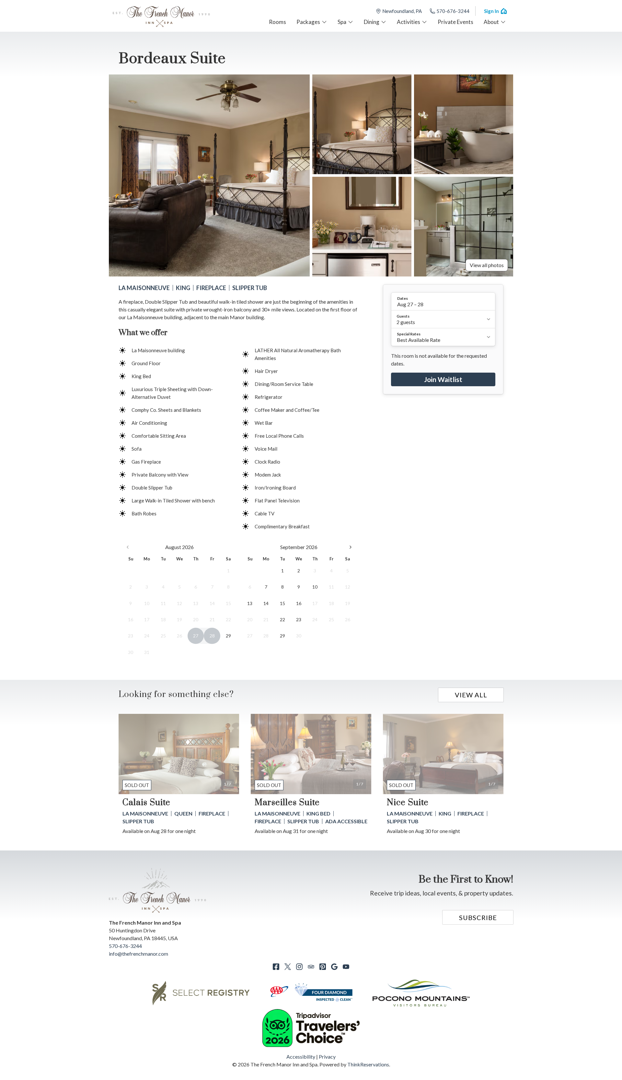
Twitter (287, 966)
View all (471, 695)
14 (266, 603)
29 (228, 635)
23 (298, 619)
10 (314, 587)
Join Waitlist (443, 379)
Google (334, 966)
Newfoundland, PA (402, 11)
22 (282, 619)
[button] (443, 301)
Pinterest (322, 966)
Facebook (276, 966)
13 (249, 603)
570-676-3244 (452, 11)
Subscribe (478, 917)
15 (282, 603)
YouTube (346, 966)
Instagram (299, 966)
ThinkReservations (368, 1064)
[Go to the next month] (350, 547)
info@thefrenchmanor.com (138, 954)
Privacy (327, 1056)
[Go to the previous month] (127, 547)
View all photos (487, 265)
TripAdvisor (311, 966)
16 (298, 603)
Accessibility (300, 1056)
